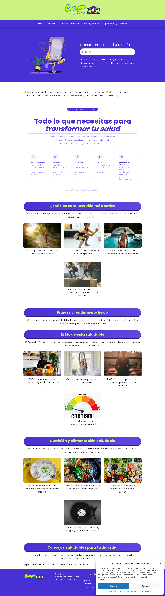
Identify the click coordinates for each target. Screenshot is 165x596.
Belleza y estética (91, 23)
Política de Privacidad (131, 592)
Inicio (40, 23)
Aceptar (113, 586)
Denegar (146, 586)
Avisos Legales (145, 592)
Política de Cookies (115, 592)
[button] (160, 563)
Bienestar (63, 23)
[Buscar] (130, 50)
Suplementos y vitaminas (115, 23)
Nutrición (75, 23)
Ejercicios (51, 23)
